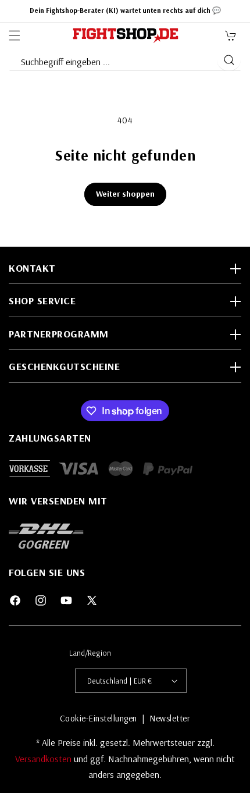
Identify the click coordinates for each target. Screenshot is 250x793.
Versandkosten (44, 758)
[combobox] (112, 59)
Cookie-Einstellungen (98, 718)
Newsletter (169, 718)
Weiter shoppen (125, 194)
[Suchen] (228, 60)
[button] (14, 35)
